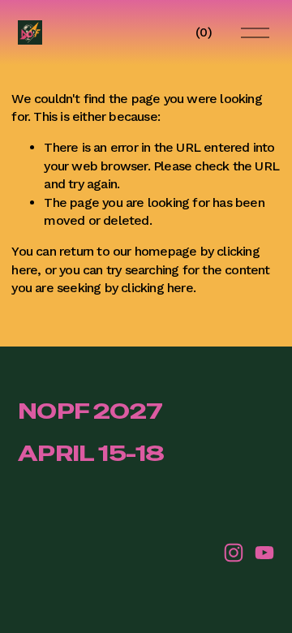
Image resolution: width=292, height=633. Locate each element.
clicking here (157, 287)
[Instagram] (233, 552)
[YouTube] (264, 552)
